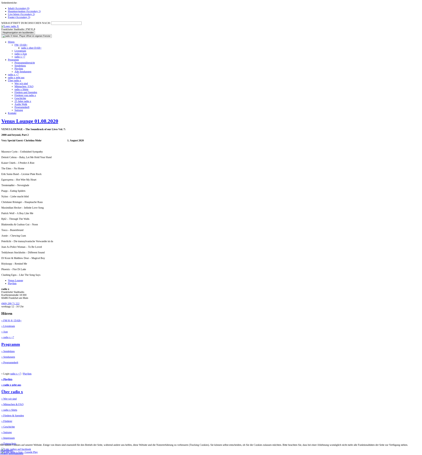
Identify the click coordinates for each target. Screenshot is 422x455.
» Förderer (6, 421)
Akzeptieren (6, 450)
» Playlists (6, 379)
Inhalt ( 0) (18, 8)
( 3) (19, 17)
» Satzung (6, 432)
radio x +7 (20, 56)
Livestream (20, 50)
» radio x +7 (7, 337)
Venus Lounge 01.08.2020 (29, 121)
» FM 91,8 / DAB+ (11, 320)
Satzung (19, 110)
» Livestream (8, 326)
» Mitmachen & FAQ (12, 404)
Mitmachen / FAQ (24, 86)
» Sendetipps (8, 351)
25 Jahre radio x (23, 101)
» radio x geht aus (11, 385)
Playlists (19, 68)
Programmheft (22, 107)
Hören (11, 42)
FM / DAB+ (21, 44)
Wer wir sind (21, 83)
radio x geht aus (16, 77)
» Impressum (8, 438)
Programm (13, 59)
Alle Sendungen (23, 71)
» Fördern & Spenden (12, 415)
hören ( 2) (21, 14)
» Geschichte (8, 426)
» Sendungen (8, 356)
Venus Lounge (15, 280)
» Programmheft (9, 362)
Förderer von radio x (25, 95)
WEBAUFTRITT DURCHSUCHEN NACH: (25, 23)
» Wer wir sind (9, 398)
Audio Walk (21, 104)
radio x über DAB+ (31, 47)
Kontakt (12, 113)
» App (4, 331)
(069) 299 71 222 (10, 303)
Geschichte (20, 98)
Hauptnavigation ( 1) (24, 11)
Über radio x (14, 80)
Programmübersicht (25, 62)
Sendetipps (20, 65)
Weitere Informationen (11, 453)
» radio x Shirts (9, 410)
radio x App (21, 53)
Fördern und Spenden (26, 92)
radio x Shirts (21, 89)
